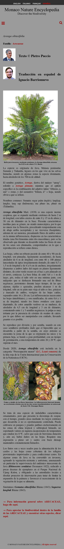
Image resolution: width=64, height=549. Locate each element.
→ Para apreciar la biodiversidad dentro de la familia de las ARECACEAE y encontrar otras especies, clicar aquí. (32, 513)
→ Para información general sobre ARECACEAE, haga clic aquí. (32, 503)
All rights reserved (49, 544)
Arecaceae (18, 43)
